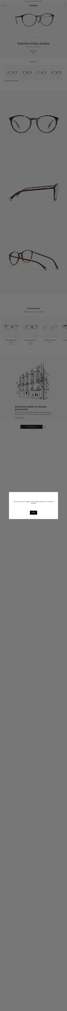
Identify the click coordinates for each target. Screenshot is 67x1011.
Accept (33, 512)
